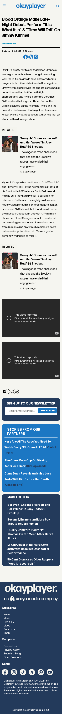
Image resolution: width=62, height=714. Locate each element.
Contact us (10, 646)
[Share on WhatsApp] (36, 57)
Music (7, 618)
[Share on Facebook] (25, 57)
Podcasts (9, 629)
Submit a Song (12, 653)
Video (7, 625)
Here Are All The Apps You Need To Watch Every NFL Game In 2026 (30, 447)
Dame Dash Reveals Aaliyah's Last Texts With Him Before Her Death (27, 479)
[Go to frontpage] (31, 6)
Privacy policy (11, 650)
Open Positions (13, 657)
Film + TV (9, 622)
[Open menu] (4, 6)
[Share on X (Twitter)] (30, 57)
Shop (7, 633)
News (7, 614)
